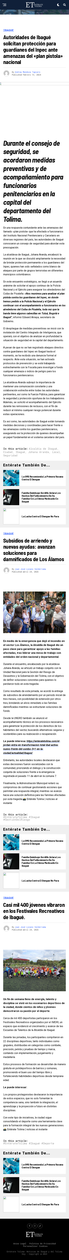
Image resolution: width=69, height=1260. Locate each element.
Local (56, 452)
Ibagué (20, 452)
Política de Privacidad (42, 1243)
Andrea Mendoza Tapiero (27, 72)
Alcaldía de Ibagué (43, 448)
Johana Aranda (38, 452)
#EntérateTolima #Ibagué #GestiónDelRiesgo (21, 818)
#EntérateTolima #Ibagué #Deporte (28, 1143)
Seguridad (10, 455)
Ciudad (8, 452)
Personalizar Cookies (35, 1246)
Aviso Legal (19, 1243)
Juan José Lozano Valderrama (30, 569)
